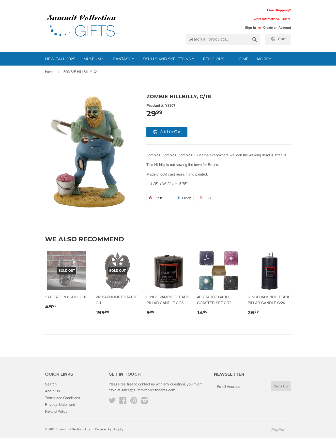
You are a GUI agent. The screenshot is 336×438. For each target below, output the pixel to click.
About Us (52, 390)
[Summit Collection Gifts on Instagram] (144, 401)
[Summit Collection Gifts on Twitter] (112, 401)
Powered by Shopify (109, 429)
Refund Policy (56, 411)
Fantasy (122, 58)
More (263, 58)
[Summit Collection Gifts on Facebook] (123, 401)
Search (51, 383)
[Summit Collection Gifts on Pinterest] (133, 401)
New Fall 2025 (60, 58)
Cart (281, 39)
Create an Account (277, 27)
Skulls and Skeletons (167, 58)
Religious (214, 58)
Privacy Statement (60, 404)
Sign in (250, 27)
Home (242, 58)
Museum (92, 58)
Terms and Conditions (62, 397)
